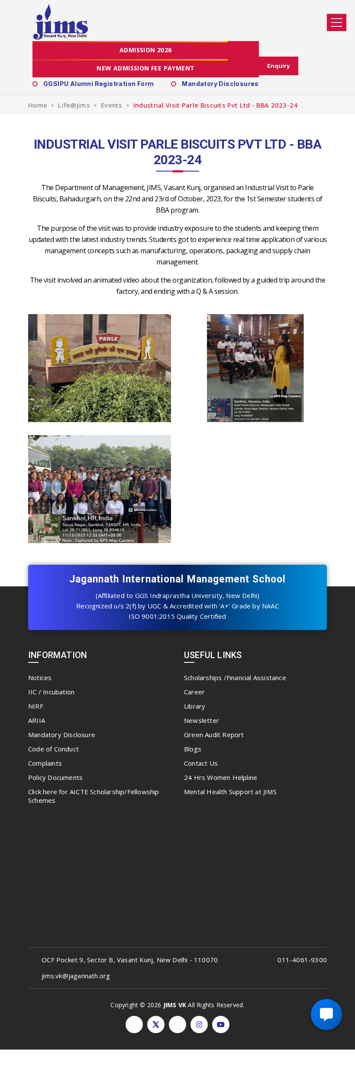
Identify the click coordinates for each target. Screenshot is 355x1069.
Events (112, 105)
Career (194, 691)
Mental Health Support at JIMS (230, 791)
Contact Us (201, 763)
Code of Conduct (53, 748)
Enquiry (278, 65)
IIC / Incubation (51, 691)
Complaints (45, 763)
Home (37, 105)
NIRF (35, 706)
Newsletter (201, 720)
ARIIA (36, 720)
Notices (40, 677)
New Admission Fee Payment (145, 68)
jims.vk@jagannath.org (76, 975)
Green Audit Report (214, 734)
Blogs (192, 748)
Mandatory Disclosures (220, 83)
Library (194, 706)
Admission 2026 (145, 50)
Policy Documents (55, 777)
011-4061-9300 (302, 959)
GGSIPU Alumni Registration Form (98, 83)
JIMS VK (174, 1005)
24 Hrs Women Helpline (220, 777)
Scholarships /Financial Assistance (235, 677)
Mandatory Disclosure (61, 734)
